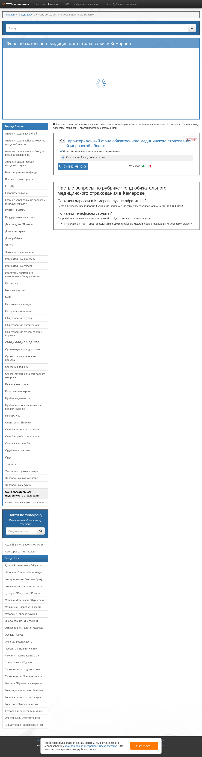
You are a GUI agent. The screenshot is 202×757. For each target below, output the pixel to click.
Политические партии (18, 391)
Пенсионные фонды (17, 384)
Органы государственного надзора (20, 358)
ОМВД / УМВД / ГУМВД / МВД (22, 342)
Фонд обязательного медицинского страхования (22, 493)
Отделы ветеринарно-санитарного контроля (25, 375)
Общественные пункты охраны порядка (23, 333)
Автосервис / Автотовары (20, 551)
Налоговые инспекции (18, 304)
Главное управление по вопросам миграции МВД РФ (25, 201)
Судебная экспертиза (17, 450)
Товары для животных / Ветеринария (26, 690)
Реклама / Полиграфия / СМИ (22, 655)
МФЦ (8, 297)
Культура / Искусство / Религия (23, 593)
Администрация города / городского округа (19, 163)
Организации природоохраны (22, 349)
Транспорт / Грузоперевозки (21, 704)
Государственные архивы (20, 217)
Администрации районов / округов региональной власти (25, 152)
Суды (8, 457)
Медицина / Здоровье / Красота (23, 607)
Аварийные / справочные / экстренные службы (26, 544)
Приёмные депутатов (17, 398)
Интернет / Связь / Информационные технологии (26, 572)
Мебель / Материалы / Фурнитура (24, 600)
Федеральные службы (18, 485)
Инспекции (11, 283)
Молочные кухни (15, 290)
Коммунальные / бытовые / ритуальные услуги (26, 579)
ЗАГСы (9, 245)
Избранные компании (86, 4)
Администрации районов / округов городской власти (25, 142)
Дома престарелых (16, 231)
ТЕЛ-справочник (17, 4)
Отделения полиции (16, 367)
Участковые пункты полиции (22, 471)
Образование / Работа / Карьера (24, 627)
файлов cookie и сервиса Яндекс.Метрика (91, 746)
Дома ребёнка (13, 238)
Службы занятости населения (22, 429)
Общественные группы (18, 318)
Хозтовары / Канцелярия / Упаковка (25, 711)
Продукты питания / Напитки (21, 648)
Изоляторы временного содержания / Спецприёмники (22, 274)
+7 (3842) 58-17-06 (74, 166)
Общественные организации (22, 325)
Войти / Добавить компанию (120, 4)
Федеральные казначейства (21, 478)
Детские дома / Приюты (19, 224)
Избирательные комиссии (20, 259)
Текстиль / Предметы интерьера (23, 683)
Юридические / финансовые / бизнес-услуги (26, 724)
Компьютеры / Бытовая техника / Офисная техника (26, 586)
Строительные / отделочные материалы (26, 669)
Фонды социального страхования (24, 502)
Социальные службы (17, 443)
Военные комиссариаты (19, 179)
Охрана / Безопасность (18, 641)
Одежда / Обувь (14, 634)
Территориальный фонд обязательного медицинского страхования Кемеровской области (128, 143)
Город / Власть (13, 558)
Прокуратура (12, 415)
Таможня (10, 464)
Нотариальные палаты (18, 311)
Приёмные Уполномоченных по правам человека (23, 407)
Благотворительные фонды (21, 172)
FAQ (66, 4)
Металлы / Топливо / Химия (21, 614)
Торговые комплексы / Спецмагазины (26, 697)
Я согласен (144, 745)
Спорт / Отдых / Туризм (18, 662)
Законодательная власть (19, 252)
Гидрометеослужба (16, 193)
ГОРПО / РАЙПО (15, 210)
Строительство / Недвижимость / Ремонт (26, 676)
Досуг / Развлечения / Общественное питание (26, 565)
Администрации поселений (21, 133)
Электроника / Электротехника (23, 718)
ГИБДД (9, 186)
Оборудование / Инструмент (21, 621)
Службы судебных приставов (22, 436)
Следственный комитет (19, 422)
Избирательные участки (19, 266)
